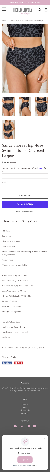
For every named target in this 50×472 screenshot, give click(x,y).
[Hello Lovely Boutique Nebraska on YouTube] (34, 427)
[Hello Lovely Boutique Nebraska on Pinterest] (22, 427)
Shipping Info (25, 410)
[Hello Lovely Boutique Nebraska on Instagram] (28, 427)
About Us (25, 404)
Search (25, 407)
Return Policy (25, 413)
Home (4, 21)
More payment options (25, 211)
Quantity (5, 181)
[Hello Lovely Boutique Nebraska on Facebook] (15, 427)
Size (3, 171)
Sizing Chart (29, 221)
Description (11, 221)
